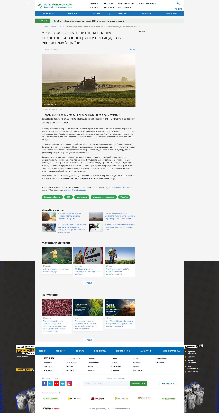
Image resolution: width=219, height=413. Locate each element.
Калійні (136, 366)
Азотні (135, 358)
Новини (94, 3)
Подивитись (109, 7)
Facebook (117, 187)
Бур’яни (122, 13)
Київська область (52, 197)
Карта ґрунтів (124, 7)
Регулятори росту (73, 358)
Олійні (90, 366)
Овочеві (114, 362)
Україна (124, 197)
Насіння (72, 13)
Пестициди (48, 13)
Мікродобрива (161, 358)
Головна (45, 27)
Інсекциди (48, 370)
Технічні (114, 358)
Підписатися (138, 383)
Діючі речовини (126, 3)
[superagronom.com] (54, 5)
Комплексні (137, 370)
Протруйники (71, 362)
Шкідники (171, 13)
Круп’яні (91, 370)
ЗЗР (59, 27)
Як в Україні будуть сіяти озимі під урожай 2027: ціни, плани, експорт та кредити (89, 21)
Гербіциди (48, 362)
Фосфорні (137, 362)
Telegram (126, 187)
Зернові (91, 358)
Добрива (97, 13)
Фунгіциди (48, 366)
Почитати (108, 3)
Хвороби (146, 13)
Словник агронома (146, 3)
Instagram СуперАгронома (73, 190)
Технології (95, 7)
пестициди (82, 197)
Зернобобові (93, 362)
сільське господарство (103, 197)
